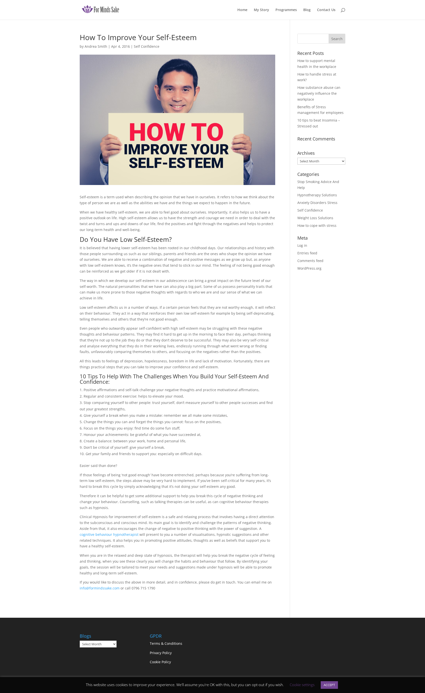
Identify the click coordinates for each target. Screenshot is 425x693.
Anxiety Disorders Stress (317, 202)
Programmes (286, 10)
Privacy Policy (161, 652)
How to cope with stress (316, 225)
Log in (302, 245)
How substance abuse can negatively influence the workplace (318, 93)
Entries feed (307, 253)
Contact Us (326, 10)
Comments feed (310, 260)
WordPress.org (309, 268)
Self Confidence (146, 46)
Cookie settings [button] (302, 684)
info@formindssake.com (100, 588)
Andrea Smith (96, 46)
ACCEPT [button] (329, 685)
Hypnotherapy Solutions (317, 195)
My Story (261, 10)
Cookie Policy (160, 662)
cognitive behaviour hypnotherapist (109, 534)
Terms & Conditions (166, 643)
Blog (307, 10)
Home (242, 10)
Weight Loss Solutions (315, 218)
